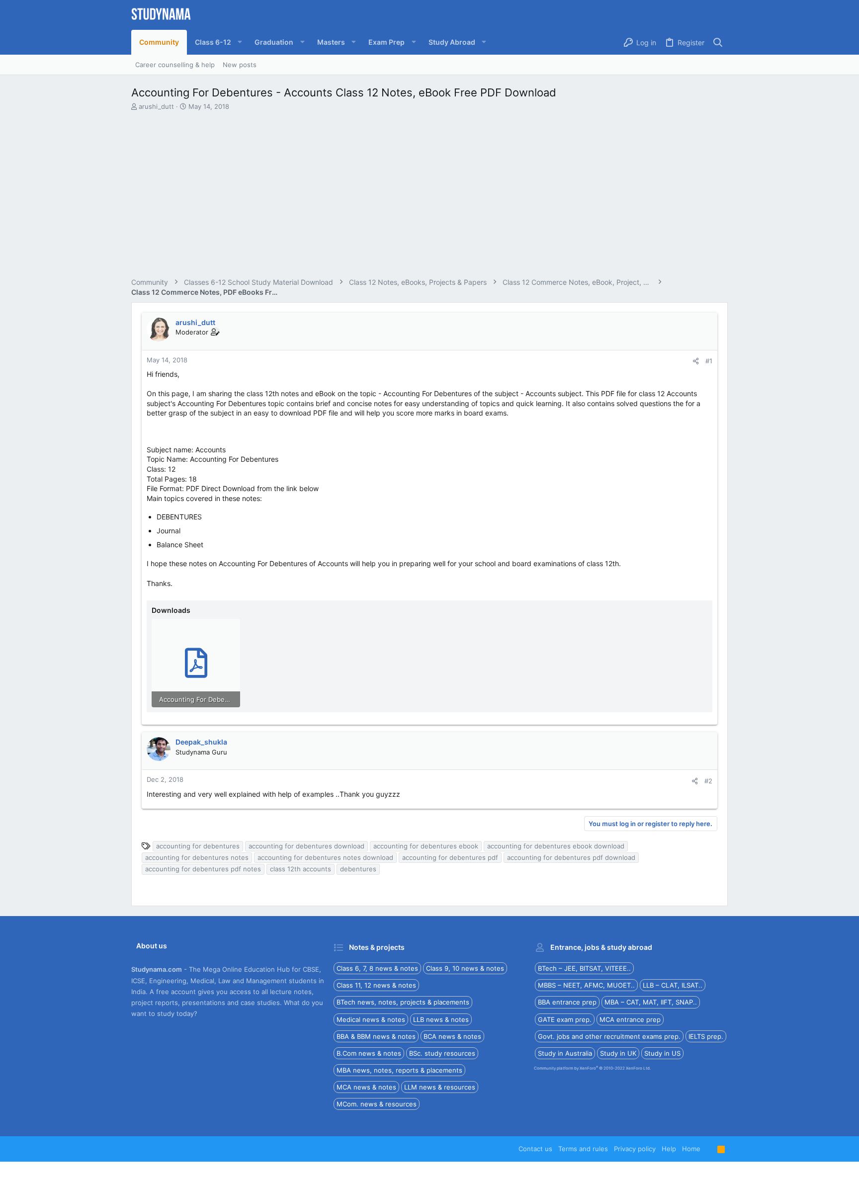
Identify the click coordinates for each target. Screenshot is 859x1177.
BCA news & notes (452, 1036)
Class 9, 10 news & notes (465, 968)
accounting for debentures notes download (325, 857)
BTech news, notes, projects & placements (403, 1002)
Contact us (535, 1149)
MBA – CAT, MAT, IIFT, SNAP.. (650, 1002)
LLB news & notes (441, 1019)
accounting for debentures (198, 846)
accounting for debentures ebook (425, 846)
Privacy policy (635, 1149)
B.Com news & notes (369, 1053)
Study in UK (618, 1053)
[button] (217, 42)
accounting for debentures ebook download (555, 846)
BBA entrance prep (567, 1002)
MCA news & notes (366, 1087)
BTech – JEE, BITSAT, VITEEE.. (584, 968)
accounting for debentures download (306, 846)
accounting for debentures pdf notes (203, 869)
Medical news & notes (371, 1019)
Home (691, 1149)
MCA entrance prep (630, 1019)
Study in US (662, 1053)
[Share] (695, 361)
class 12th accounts (300, 869)
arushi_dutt (156, 106)
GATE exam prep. (565, 1019)
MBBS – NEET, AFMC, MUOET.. (586, 985)
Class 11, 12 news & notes (376, 985)
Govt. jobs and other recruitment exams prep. (609, 1036)
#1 (708, 361)
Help (669, 1149)
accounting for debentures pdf (450, 857)
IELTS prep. (705, 1036)
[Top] (708, 1148)
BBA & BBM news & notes (376, 1036)
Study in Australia (565, 1053)
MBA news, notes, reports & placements (399, 1070)
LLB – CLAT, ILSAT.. (672, 985)
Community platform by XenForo (592, 1068)
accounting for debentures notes (197, 857)
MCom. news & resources (377, 1104)
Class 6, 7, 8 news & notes (377, 968)
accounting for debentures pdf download (571, 857)
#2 (708, 781)
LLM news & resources (439, 1087)
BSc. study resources (442, 1053)
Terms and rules (583, 1149)
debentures (358, 869)
